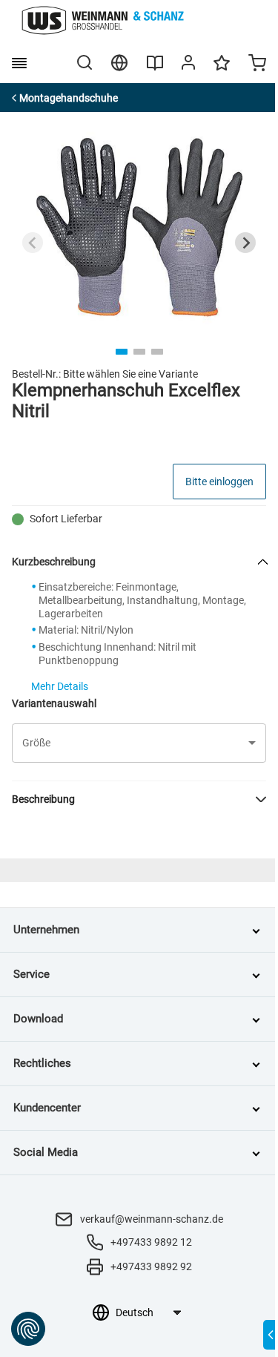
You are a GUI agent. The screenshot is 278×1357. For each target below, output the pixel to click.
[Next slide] (245, 242)
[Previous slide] (32, 242)
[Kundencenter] (188, 65)
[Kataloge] (155, 68)
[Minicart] (257, 64)
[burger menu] (19, 63)
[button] (139, 743)
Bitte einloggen (219, 481)
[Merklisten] (222, 70)
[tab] (122, 352)
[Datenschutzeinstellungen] (28, 1329)
